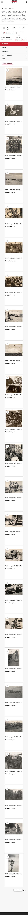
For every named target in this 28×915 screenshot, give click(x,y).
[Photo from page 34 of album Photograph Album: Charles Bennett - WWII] (13, 315)
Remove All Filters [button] (20, 40)
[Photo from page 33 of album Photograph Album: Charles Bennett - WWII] (13, 521)
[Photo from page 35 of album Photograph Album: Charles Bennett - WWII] (13, 178)
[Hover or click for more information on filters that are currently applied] (25, 37)
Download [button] (8, 28)
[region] (14, 54)
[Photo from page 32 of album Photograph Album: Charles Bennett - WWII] (13, 760)
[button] (14, 28)
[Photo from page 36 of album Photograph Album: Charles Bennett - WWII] (13, 76)
